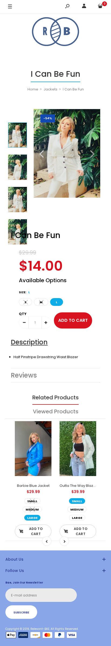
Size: (24, 292)
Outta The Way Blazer (78, 485)
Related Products (55, 397)
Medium (32, 509)
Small (32, 501)
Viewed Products (55, 411)
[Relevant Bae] (55, 32)
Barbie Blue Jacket (33, 485)
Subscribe (21, 612)
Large (32, 518)
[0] (100, 7)
